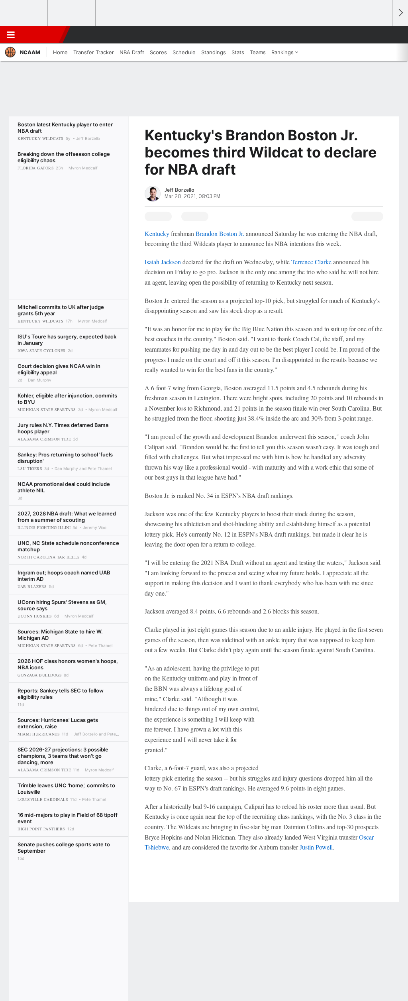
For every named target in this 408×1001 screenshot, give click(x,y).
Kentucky (158, 233)
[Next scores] (400, 13)
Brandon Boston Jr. (220, 233)
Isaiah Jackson (163, 262)
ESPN (43, 34)
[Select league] (24, 13)
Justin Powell (316, 847)
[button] (382, 34)
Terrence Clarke (311, 262)
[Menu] (11, 34)
